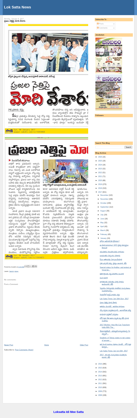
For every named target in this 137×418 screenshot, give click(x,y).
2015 (100, 368)
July (102, 215)
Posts (101, 24)
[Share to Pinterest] (36, 266)
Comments (103, 28)
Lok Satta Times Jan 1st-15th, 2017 (114, 351)
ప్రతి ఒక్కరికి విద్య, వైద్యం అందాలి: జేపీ (113, 263)
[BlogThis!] (28, 266)
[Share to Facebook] (33, 266)
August (103, 211)
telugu (16, 271)
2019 (100, 184)
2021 (100, 176)
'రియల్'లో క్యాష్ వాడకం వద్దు (110, 295)
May (102, 223)
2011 (100, 383)
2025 (100, 161)
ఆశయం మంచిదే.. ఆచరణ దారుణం (112, 306)
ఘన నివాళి (104, 278)
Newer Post (8, 345)
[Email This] (25, 266)
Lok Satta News (17, 7)
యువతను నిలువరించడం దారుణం (112, 252)
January (103, 238)
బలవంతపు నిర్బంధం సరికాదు (110, 256)
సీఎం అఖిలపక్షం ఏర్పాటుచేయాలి (111, 260)
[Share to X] (30, 266)
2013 (100, 376)
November (104, 199)
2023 (100, 169)
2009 (100, 391)
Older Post (84, 345)
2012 (100, 380)
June (102, 219)
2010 (100, 387)
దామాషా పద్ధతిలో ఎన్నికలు (109, 314)
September (104, 207)
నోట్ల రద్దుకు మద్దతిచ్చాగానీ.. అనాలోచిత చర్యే (115, 310)
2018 (100, 188)
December (104, 195)
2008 (100, 395)
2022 (100, 173)
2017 (100, 192)
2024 (100, 165)
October (103, 203)
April (102, 226)
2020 (100, 180)
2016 (100, 364)
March (103, 230)
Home (46, 345)
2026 (100, 157)
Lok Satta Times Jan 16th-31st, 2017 (114, 299)
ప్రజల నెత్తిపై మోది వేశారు (14, 21)
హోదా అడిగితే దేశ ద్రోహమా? (109, 241)
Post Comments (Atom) (24, 350)
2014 (100, 372)
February (104, 234)
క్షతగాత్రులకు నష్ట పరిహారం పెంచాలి (112, 274)
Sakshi (11, 271)
